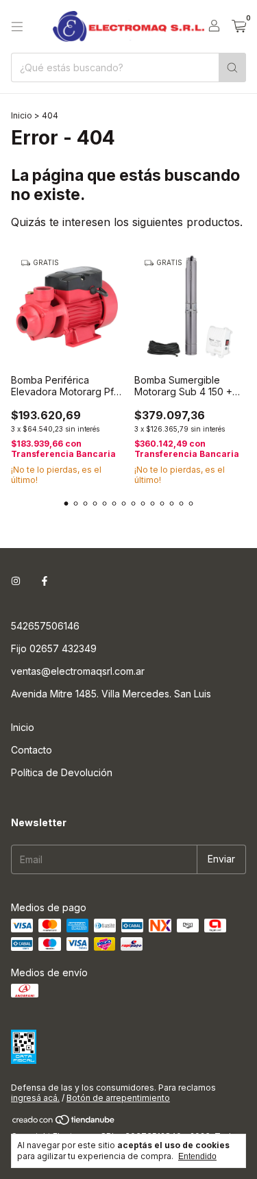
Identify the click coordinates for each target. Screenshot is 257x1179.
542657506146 (45, 626)
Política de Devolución (61, 772)
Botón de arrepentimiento (118, 1098)
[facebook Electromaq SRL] (44, 581)
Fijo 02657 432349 (54, 648)
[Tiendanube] (64, 1122)
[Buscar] (232, 67)
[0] (239, 26)
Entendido (197, 1156)
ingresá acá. (35, 1098)
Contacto (31, 750)
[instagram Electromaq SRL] (16, 581)
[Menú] (17, 27)
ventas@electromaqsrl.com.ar (78, 671)
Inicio (21, 115)
